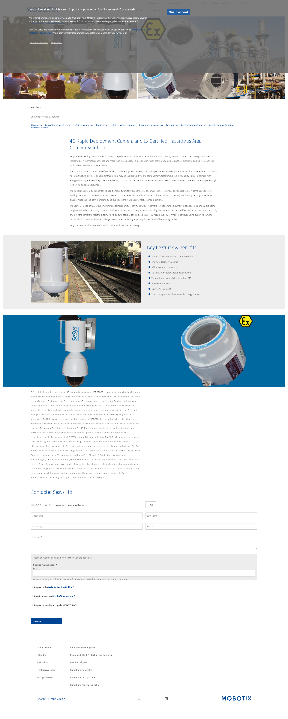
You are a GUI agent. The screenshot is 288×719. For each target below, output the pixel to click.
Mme (58, 505)
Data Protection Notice (60, 587)
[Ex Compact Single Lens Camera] (73, 351)
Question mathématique (44, 564)
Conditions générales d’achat (84, 684)
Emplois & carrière (46, 669)
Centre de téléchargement (83, 647)
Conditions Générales (81, 669)
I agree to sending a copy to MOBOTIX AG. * (56, 605)
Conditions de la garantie (82, 677)
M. (46, 505)
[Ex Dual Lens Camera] (214, 351)
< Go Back (36, 107)
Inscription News (45, 677)
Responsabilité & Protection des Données (91, 654)
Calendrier (42, 654)
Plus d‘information (39, 42)
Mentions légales (78, 662)
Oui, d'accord (178, 12)
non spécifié (74, 505)
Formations (42, 662)
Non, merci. (56, 42)
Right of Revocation (62, 596)
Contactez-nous (45, 647)
